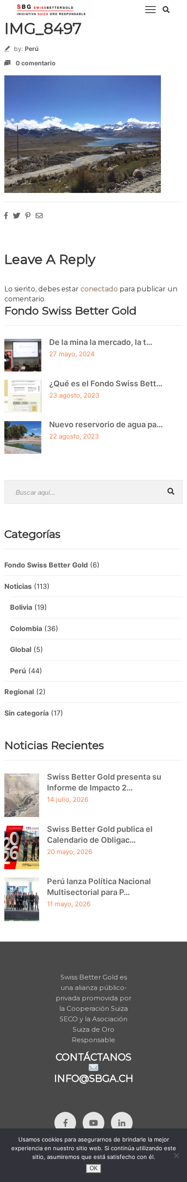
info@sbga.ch (94, 1078)
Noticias (18, 586)
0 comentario (36, 63)
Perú (32, 48)
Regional (19, 691)
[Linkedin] (122, 1123)
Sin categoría (26, 713)
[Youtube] (93, 1123)
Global (20, 649)
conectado (99, 289)
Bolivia (21, 607)
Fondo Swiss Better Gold (46, 565)
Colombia (26, 628)
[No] (176, 1155)
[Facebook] (65, 1123)
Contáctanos (93, 1057)
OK (94, 1168)
